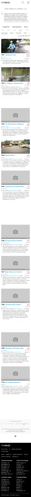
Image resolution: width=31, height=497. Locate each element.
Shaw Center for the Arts (13, 272)
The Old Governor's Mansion (14, 124)
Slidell (20, 87)
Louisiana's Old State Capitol (15, 348)
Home (3, 454)
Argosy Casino (10, 155)
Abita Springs (6, 58)
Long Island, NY (5, 482)
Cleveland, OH (5, 481)
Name (25, 33)
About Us (8, 454)
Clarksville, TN (5, 467)
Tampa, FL (19, 464)
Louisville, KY (20, 472)
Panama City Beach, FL (22, 470)
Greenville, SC (5, 490)
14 (16, 424)
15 (19, 424)
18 (26, 424)
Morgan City (16, 386)
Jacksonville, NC (20, 474)
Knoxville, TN (5, 469)
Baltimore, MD (5, 487)
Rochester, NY (5, 489)
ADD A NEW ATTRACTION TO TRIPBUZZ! (15, 431)
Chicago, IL (19, 486)
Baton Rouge (12, 127)
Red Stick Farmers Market (13, 241)
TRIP (5, 2)
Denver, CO (19, 482)
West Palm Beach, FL (7, 474)
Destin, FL (19, 484)
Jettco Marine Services (12, 382)
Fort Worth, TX (5, 484)
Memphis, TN (5, 472)
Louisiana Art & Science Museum (16, 186)
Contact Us (15, 456)
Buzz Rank (4, 33)
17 (24, 424)
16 (21, 424)
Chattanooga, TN (6, 470)
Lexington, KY (5, 479)
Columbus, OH (5, 463)
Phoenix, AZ (19, 469)
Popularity (18, 33)
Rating (11, 33)
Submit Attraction (17, 454)
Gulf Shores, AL (5, 466)
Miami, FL (19, 487)
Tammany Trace (10, 55)
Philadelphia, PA (20, 490)
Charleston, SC (20, 481)
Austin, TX (19, 489)
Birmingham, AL (5, 464)
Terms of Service (6, 456)
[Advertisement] (15, 102)
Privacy (26, 454)
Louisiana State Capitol (13, 304)
